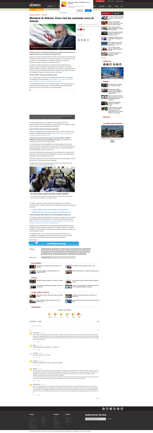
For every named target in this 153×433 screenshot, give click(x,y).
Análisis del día (56, 423)
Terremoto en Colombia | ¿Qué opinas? (111, 139)
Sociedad (43, 417)
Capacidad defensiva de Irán (57, 251)
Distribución (68, 417)
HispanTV (35, 5)
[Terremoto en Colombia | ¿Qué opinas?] (112, 131)
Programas (56, 417)
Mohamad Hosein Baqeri (71, 251)
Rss (66, 423)
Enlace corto (32, 257)
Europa (31, 423)
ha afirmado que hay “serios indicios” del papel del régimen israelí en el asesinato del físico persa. (51, 80)
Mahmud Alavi (45, 251)
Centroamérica (32, 428)
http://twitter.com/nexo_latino (52, 9)
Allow (88, 10)
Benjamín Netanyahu (84, 251)
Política (44, 15)
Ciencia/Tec (44, 420)
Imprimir (82, 35)
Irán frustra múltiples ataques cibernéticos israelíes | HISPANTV (50, 194)
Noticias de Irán (34, 15)
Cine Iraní (55, 420)
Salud (42, 423)
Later (79, 10)
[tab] (106, 13)
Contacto (67, 420)
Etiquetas (32, 249)
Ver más (103, 58)
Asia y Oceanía (32, 420)
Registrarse (109, 418)
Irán (30, 417)
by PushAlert (64, 12)
